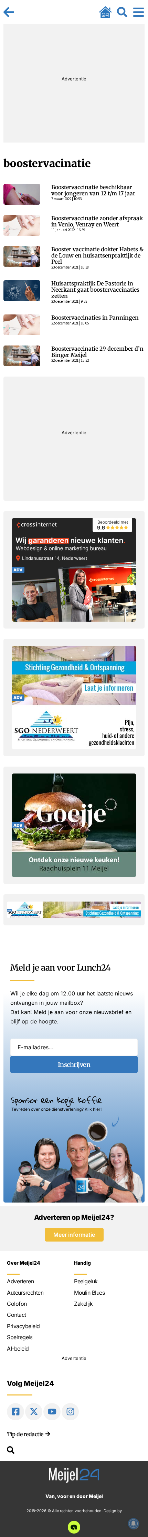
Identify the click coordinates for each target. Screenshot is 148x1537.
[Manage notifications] (133, 1523)
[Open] (139, 12)
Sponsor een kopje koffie (56, 1100)
